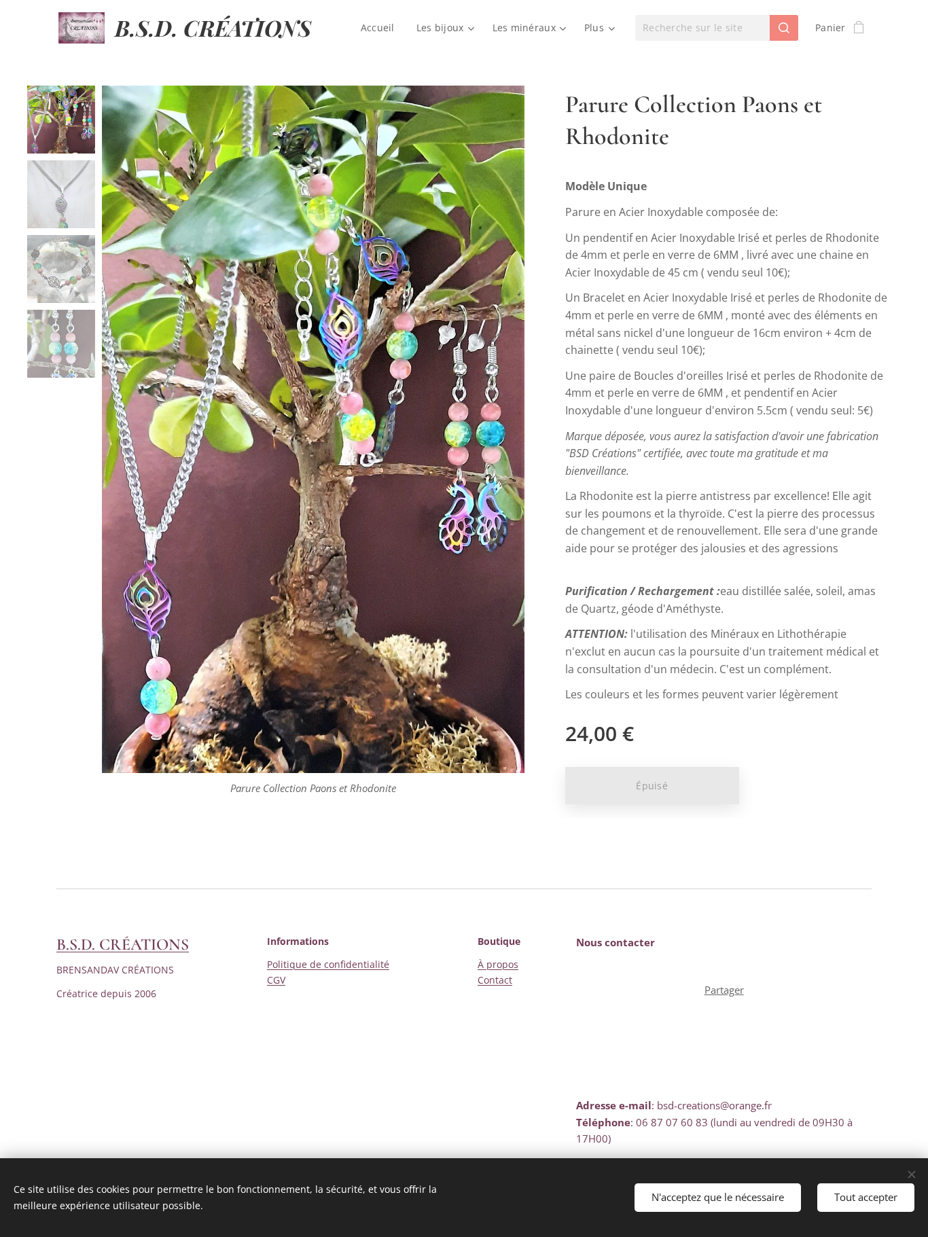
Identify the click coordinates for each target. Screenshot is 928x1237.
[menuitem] (381, 28)
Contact (495, 979)
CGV (276, 979)
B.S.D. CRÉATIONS (122, 944)
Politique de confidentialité (328, 964)
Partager (724, 990)
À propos (498, 964)
